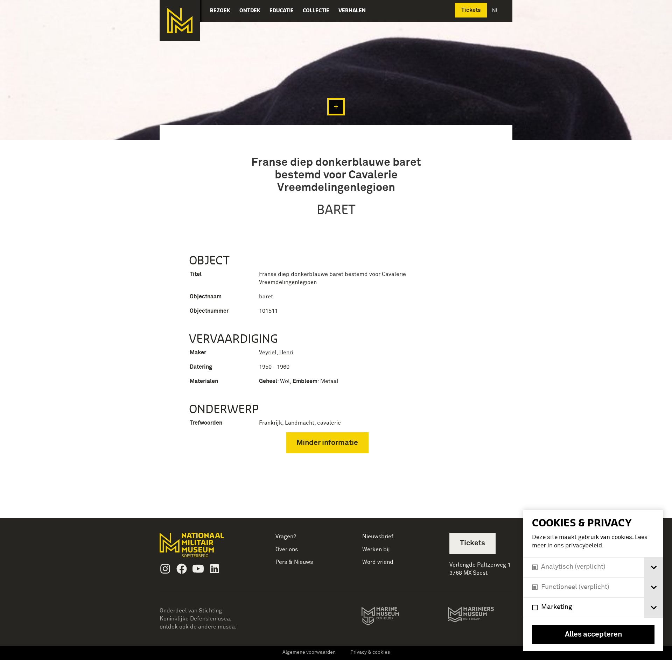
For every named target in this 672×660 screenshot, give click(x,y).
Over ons (286, 549)
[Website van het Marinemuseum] (390, 617)
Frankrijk (270, 423)
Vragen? (285, 536)
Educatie (282, 10)
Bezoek (220, 10)
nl (496, 10)
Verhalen (352, 10)
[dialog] (593, 580)
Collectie (316, 10)
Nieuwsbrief (377, 536)
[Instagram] (165, 568)
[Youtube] (198, 568)
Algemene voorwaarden (309, 652)
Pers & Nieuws (294, 562)
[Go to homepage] (203, 548)
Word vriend (377, 562)
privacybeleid (583, 546)
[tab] (653, 567)
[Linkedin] (214, 568)
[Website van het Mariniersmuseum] (480, 618)
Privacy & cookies (370, 652)
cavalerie (329, 423)
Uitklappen (336, 106)
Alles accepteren (593, 634)
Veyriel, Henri (276, 352)
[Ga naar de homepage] (180, 20)
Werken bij (376, 549)
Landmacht (299, 423)
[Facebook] (181, 568)
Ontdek (249, 10)
